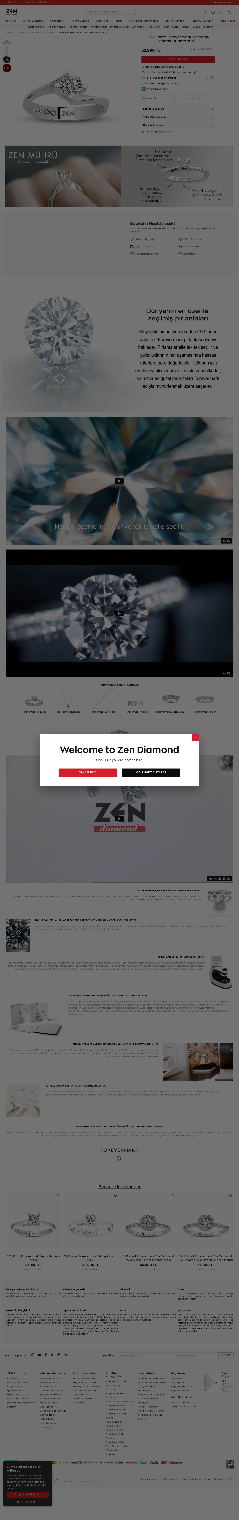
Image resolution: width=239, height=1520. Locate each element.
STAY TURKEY (88, 772)
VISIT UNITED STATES (151, 772)
